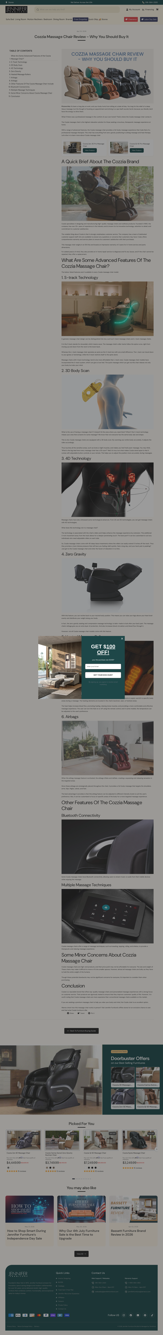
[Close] (122, 638)
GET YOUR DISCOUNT (103, 675)
